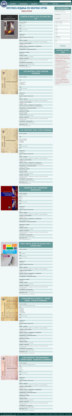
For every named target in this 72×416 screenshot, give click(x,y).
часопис (57, 83)
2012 (65, 55)
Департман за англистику (61, 70)
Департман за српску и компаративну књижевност (61, 74)
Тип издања (57, 18)
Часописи (13, 4)
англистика (57, 77)
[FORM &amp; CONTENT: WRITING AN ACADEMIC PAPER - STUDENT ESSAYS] (9, 266)
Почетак (36, 414)
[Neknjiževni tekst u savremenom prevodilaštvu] (9, 210)
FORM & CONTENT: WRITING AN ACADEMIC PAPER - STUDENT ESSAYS (35, 245)
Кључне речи (57, 14)
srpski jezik (61, 63)
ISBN (56, 29)
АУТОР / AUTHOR (58, 22)
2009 (60, 55)
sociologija (57, 63)
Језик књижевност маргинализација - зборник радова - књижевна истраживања (35, 359)
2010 (63, 55)
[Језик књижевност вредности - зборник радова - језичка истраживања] (9, 320)
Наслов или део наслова (60, 10)
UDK (56, 25)
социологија (59, 82)
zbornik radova (67, 63)
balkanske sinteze (65, 56)
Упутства (55, 4)
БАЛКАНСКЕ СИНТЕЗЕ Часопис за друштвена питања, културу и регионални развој (61, 66)
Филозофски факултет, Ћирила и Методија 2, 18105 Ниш (24, 1)
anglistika (59, 56)
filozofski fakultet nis (62, 59)
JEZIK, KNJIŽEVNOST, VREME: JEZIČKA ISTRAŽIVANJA (36, 130)
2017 (56, 56)
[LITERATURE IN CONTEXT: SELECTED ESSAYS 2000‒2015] (9, 38)
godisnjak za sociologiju (60, 61)
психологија (66, 80)
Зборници (45, 4)
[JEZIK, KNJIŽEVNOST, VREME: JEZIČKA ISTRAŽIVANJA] (9, 152)
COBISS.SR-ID (57, 36)
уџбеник (66, 82)
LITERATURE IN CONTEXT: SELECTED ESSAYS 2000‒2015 (35, 18)
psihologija (64, 61)
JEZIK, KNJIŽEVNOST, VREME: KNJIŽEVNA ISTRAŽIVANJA (35, 72)
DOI (56, 40)
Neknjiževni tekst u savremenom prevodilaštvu (35, 189)
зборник (64, 79)
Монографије (24, 4)
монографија (59, 80)
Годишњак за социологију (62, 67)
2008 (57, 55)
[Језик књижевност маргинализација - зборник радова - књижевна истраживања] (9, 379)
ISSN (56, 33)
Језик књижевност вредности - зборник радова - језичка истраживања (35, 300)
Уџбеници (34, 4)
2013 (67, 55)
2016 (69, 55)
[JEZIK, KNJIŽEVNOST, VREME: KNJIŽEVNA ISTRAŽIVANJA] (9, 93)
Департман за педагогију (60, 71)
